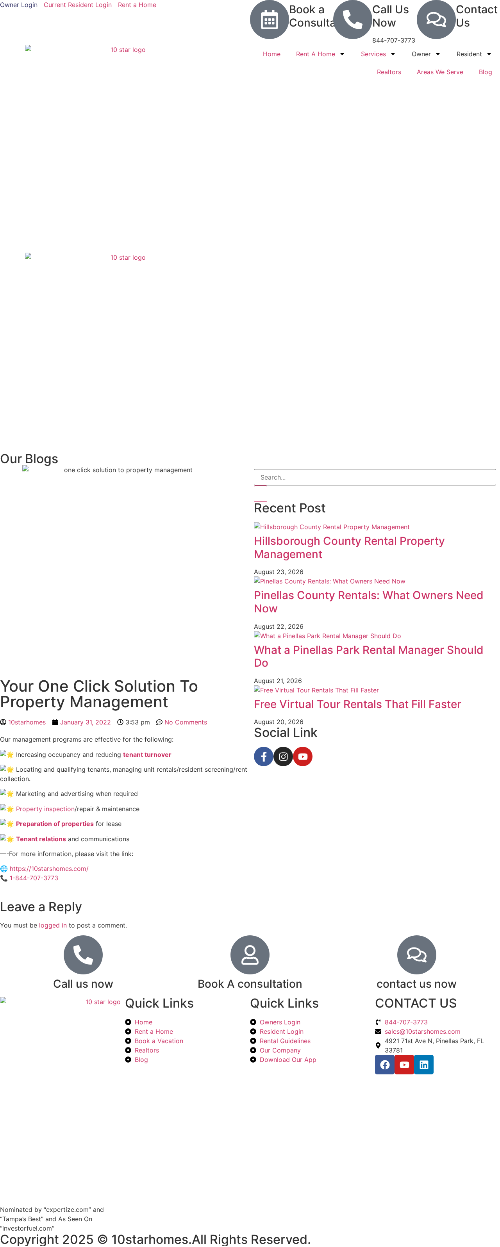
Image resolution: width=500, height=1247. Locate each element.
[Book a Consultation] (269, 19)
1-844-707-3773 (34, 878)
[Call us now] (83, 954)
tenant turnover (147, 754)
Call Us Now (390, 16)
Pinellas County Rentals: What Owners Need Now (369, 602)
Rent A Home (315, 54)
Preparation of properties (55, 824)
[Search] (260, 493)
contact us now (417, 983)
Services (373, 54)
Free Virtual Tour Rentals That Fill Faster (357, 704)
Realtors (389, 72)
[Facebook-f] (263, 756)
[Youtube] (302, 756)
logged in (53, 925)
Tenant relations (41, 839)
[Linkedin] (424, 1064)
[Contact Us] (436, 19)
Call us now (83, 983)
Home (271, 54)
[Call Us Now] (352, 19)
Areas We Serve (440, 72)
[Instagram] (283, 756)
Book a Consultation (322, 16)
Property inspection (45, 809)
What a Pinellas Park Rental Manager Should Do (369, 656)
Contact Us (477, 16)
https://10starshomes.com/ (49, 868)
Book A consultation (250, 983)
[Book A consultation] (250, 954)
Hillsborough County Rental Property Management (349, 547)
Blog (485, 72)
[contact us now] (416, 954)
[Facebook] (385, 1064)
